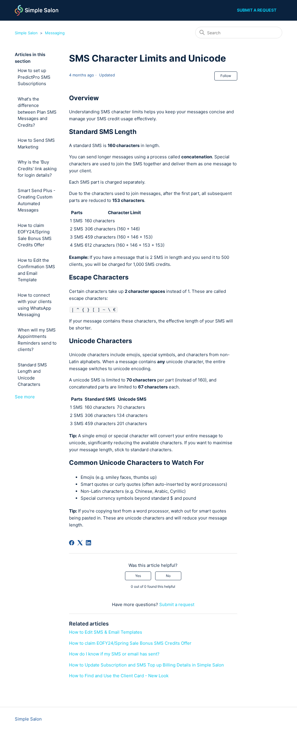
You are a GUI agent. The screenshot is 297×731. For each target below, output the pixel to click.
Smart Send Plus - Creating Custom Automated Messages (36, 200)
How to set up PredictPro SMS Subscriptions (34, 77)
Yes (138, 576)
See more (25, 396)
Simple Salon (26, 33)
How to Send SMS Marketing (36, 143)
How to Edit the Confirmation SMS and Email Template (36, 270)
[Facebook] (71, 542)
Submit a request (256, 10)
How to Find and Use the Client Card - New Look (119, 675)
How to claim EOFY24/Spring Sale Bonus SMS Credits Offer (35, 235)
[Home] (37, 10)
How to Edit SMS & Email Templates (105, 632)
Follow (225, 76)
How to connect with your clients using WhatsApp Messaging (35, 305)
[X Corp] (80, 542)
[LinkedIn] (88, 542)
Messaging (55, 33)
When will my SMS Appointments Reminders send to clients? (37, 339)
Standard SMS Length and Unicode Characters (32, 374)
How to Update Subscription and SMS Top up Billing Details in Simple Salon (146, 665)
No (168, 576)
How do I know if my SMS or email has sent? (114, 654)
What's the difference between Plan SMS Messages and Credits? (37, 112)
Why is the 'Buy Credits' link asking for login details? (37, 168)
